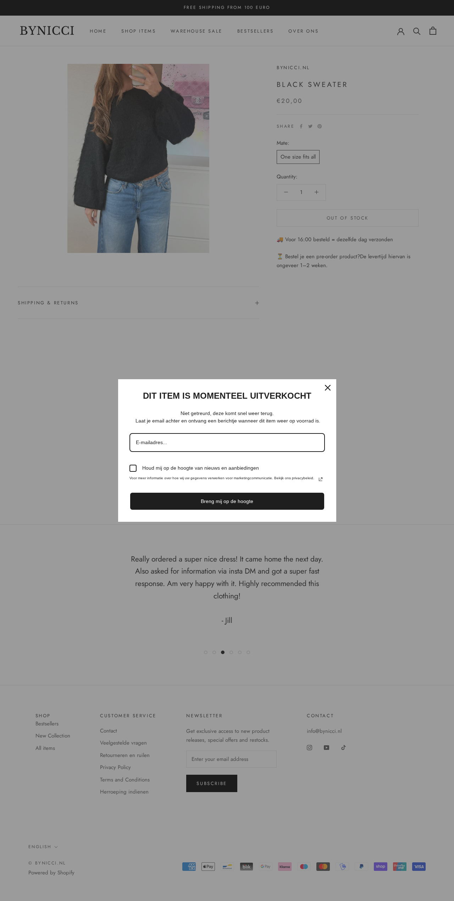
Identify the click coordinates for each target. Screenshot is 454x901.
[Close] (327, 387)
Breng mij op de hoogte (227, 501)
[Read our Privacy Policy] (320, 479)
